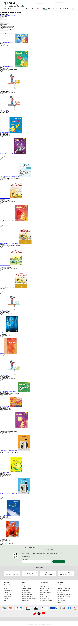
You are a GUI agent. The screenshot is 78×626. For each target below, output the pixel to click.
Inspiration (2, 353)
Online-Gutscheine (44, 590)
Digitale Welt (60, 598)
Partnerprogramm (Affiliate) (63, 596)
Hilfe (23, 584)
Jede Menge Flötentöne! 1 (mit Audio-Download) (9, 243)
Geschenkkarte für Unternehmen (64, 594)
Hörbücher (13, 15)
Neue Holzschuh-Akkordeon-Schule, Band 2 (9, 450)
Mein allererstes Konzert (5, 406)
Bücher (1, 15)
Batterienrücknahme (26, 588)
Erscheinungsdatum (3, 26)
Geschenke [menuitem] (70, 8)
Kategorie (1, 19)
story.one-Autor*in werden (63, 590)
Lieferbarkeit (2, 23)
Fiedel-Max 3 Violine (4, 110)
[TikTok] (39, 613)
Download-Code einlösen (45, 592)
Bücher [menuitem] (6, 8)
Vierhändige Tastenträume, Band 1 (7, 153)
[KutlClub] (62, 608)
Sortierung (2, 17)
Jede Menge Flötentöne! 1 (5, 198)
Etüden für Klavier (3, 515)
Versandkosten (48, 624)
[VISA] (4, 608)
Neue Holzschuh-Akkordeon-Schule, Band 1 (9, 493)
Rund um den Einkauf (44, 582)
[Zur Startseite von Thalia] (10, 2)
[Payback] (54, 608)
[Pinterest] (34, 613)
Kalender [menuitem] (62, 8)
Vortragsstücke (3, 332)
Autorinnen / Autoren (3, 24)
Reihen (1, 25)
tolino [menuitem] (35, 8)
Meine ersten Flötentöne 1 (5, 472)
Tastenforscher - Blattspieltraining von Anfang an (9, 176)
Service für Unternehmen (27, 596)
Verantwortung (7, 594)
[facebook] (69, 608)
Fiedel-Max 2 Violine (4, 89)
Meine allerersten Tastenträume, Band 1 (7, 42)
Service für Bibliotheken (27, 594)
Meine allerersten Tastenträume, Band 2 (7, 66)
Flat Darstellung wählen (13, 33)
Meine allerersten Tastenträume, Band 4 (7, 427)
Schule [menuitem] (18, 8)
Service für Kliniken (26, 600)
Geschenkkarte (60, 592)
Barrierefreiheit (7, 596)
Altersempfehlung (3, 27)
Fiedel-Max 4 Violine (4, 310)
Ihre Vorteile (60, 582)
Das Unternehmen (8, 584)
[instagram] (74, 608)
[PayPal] (44, 608)
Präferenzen (2, 18)
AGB (5, 600)
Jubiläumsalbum (3, 537)
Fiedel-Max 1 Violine (4, 375)
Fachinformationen (8, 590)
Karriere (6, 586)
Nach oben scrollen (3, 544)
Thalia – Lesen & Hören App (63, 586)
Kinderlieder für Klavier (5, 132)
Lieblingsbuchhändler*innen (63, 588)
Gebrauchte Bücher (7, 15)
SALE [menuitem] (66, 8)
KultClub (59, 602)
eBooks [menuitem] (31, 8)
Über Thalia (6, 582)
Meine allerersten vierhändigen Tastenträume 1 (9, 391)
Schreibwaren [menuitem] (56, 8)
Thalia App (59, 584)
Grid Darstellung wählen (4, 33)
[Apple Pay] (36, 608)
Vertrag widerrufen (39, 578)
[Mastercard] (10, 608)
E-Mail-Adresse (25, 559)
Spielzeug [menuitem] (50, 8)
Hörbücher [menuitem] (39, 8)
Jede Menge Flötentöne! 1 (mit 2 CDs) (7, 287)
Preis (1, 22)
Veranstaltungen (61, 600)
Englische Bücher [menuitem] (12, 8)
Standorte (6, 592)
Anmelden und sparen (59, 561)
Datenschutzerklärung (44, 598)
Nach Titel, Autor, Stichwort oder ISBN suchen (46, 2)
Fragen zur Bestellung (44, 584)
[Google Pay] (28, 608)
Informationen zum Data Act (46, 600)
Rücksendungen (25, 590)
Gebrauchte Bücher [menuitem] (25, 8)
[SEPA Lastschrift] (19, 608)
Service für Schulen (26, 592)
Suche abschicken (40, 3)
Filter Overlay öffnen (3, 16)
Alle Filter (1, 28)
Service (23, 582)
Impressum (6, 598)
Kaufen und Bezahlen (44, 586)
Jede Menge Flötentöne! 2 (5, 265)
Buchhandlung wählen (11, 29)
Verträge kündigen (44, 596)
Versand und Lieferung (44, 588)
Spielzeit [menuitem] (45, 8)
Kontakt (23, 586)
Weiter (73, 9)
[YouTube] (43, 613)
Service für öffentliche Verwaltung (29, 598)
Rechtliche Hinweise (26, 556)
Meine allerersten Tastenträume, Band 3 (7, 220)
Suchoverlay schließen (59, 2)
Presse (5, 588)
